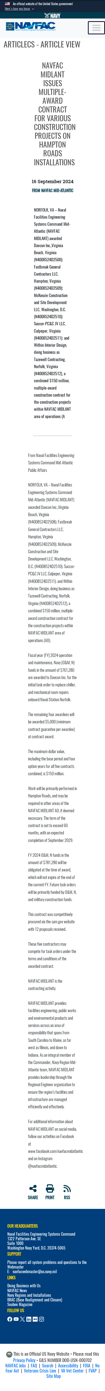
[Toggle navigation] (96, 27)
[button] (20, 8)
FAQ (34, 1366)
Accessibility (68, 1366)
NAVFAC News (17, 1290)
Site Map (53, 1376)
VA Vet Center (72, 1371)
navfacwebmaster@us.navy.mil (35, 1271)
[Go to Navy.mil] (52, 15)
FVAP (93, 1371)
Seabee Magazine (19, 1304)
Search (47, 1366)
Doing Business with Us (24, 1285)
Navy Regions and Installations (29, 1295)
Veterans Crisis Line (40, 1371)
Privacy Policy (24, 1360)
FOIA (86, 1366)
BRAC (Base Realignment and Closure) (34, 1299)
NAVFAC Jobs (15, 1366)
